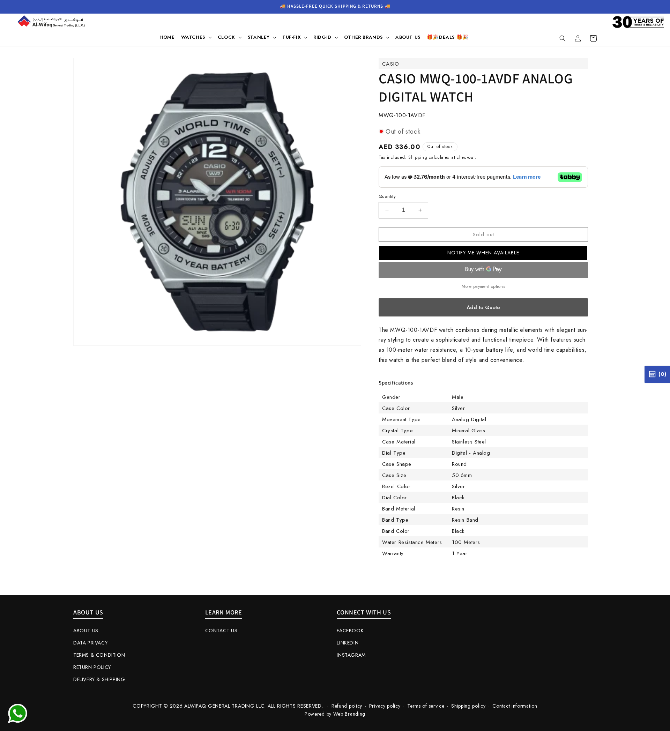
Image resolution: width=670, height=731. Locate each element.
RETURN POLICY (92, 667)
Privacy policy (385, 705)
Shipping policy (468, 705)
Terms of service (425, 705)
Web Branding (349, 713)
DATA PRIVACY (90, 642)
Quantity (387, 196)
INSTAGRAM (351, 654)
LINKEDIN (347, 642)
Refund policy (347, 705)
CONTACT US (221, 630)
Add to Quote (483, 307)
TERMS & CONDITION (99, 654)
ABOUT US (85, 630)
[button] (196, 37)
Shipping (417, 157)
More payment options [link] (483, 286)
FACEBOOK (350, 630)
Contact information (514, 705)
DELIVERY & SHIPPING (99, 679)
